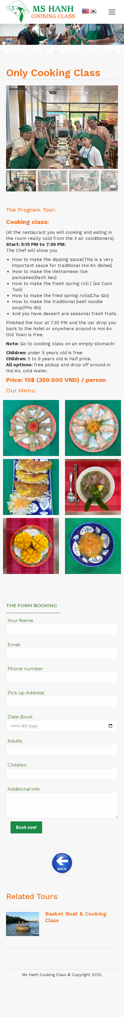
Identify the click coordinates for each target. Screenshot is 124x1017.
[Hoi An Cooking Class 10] (31, 546)
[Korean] (93, 11)
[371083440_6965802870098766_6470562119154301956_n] (31, 487)
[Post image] (22, 924)
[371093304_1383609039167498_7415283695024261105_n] (31, 428)
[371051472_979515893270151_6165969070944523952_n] (93, 546)
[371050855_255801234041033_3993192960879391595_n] (93, 428)
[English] (85, 11)
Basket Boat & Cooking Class (76, 916)
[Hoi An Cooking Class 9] (93, 487)
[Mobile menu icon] (112, 12)
